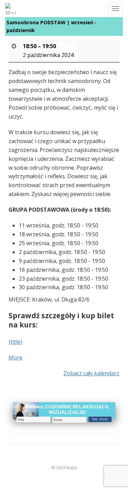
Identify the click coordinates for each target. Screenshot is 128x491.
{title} (16, 342)
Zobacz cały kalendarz (91, 373)
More (16, 357)
